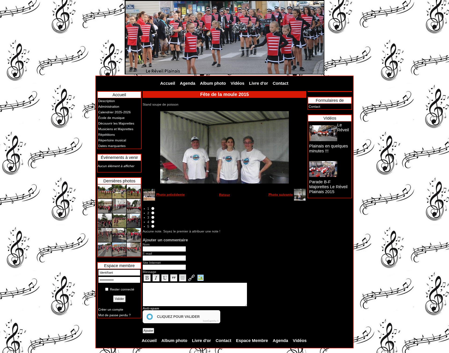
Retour (224, 195)
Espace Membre (252, 340)
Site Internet (152, 263)
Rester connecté (122, 289)
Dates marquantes (112, 146)
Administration (108, 106)
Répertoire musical (112, 140)
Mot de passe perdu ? (114, 315)
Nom (146, 244)
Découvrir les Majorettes (116, 123)
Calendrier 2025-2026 (114, 112)
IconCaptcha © (211, 321)
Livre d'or (258, 83)
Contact (280, 83)
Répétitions (106, 134)
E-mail (147, 253)
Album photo (213, 83)
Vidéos (237, 83)
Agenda (187, 83)
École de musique (111, 118)
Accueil (167, 83)
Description (106, 101)
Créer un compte (110, 309)
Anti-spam (151, 308)
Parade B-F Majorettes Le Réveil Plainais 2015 (328, 187)
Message (149, 272)
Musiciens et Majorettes (115, 129)
